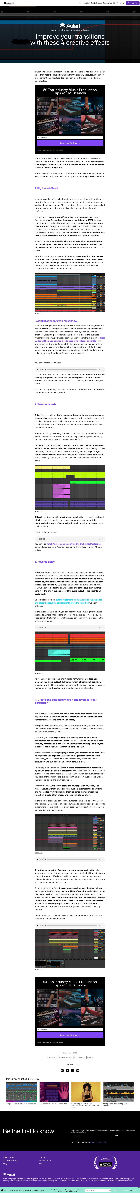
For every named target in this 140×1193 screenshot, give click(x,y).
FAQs (41, 1163)
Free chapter (133, 3)
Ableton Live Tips (65, 1057)
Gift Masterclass (10, 1160)
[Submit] (110, 1190)
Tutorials (90, 1057)
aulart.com (38, 313)
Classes (96, 3)
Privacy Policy (58, 150)
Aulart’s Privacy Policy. (98, 1142)
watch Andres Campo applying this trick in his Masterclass (74, 544)
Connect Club (84, 3)
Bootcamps (107, 3)
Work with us (45, 1160)
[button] (62, 1070)
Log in (122, 3)
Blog (5, 1163)
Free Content (9, 1157)
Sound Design (79, 1057)
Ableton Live (51, 1057)
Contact (43, 1157)
